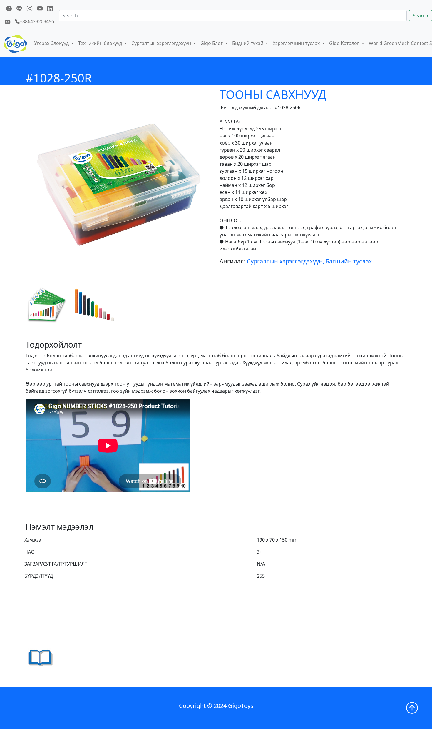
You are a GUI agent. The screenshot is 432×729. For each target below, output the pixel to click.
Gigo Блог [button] (212, 43)
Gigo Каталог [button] (344, 43)
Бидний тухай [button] (248, 43)
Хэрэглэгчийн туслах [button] (297, 43)
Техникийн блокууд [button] (100, 43)
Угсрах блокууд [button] (52, 43)
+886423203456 (37, 21)
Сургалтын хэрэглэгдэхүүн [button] (161, 43)
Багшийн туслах (349, 261)
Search (420, 15)
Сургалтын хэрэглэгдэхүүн (285, 261)
